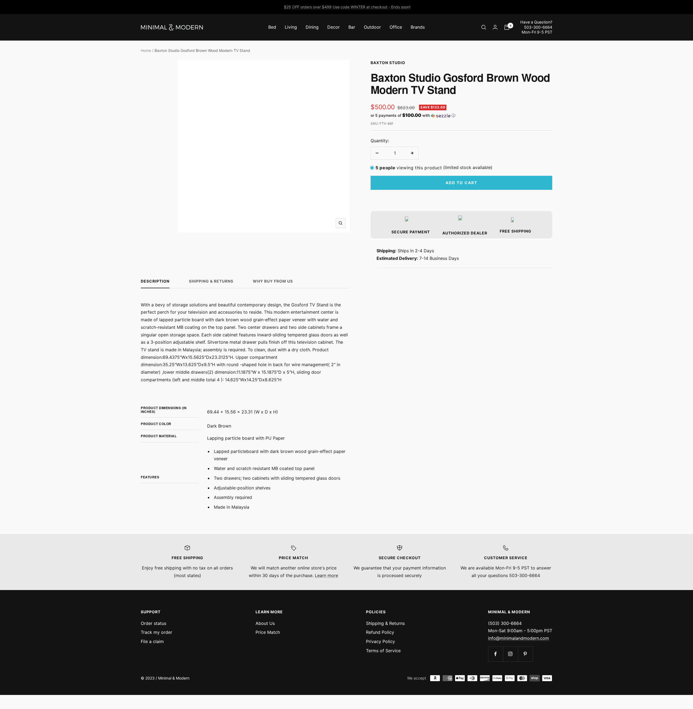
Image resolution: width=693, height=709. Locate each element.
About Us (265, 623)
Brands (418, 27)
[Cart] (506, 27)
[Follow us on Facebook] (495, 654)
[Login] (495, 27)
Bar (351, 27)
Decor (333, 27)
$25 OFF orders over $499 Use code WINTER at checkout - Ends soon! (347, 7)
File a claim (152, 641)
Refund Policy (380, 632)
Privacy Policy (380, 641)
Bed (272, 27)
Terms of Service (383, 650)
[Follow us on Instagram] (510, 654)
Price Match (268, 632)
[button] (461, 115)
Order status (153, 623)
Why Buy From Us (273, 281)
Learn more (326, 575)
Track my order (156, 632)
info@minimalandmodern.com (518, 638)
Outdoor (372, 27)
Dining (312, 27)
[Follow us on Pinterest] (525, 654)
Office (396, 27)
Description (155, 281)
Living (291, 27)
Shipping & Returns (211, 281)
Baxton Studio (388, 62)
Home (146, 50)
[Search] (483, 27)
